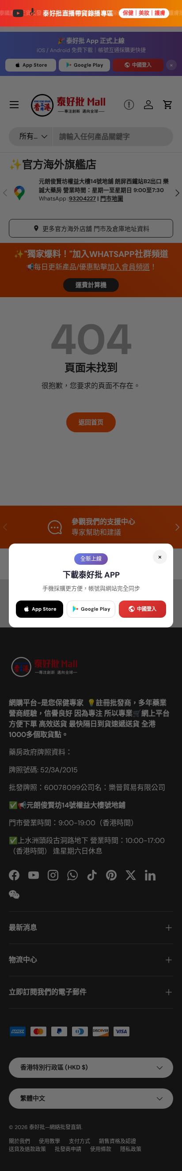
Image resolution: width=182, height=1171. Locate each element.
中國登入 (146, 609)
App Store (44, 609)
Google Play (95, 609)
